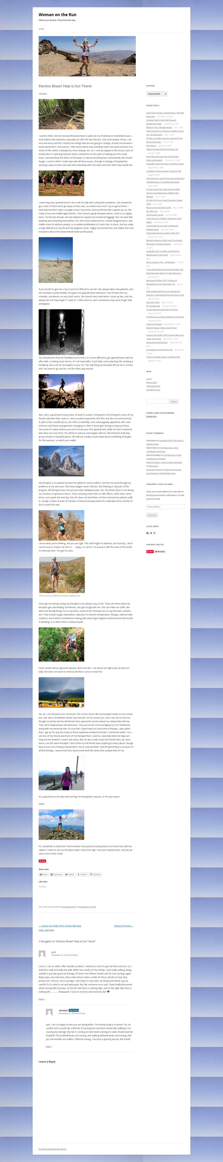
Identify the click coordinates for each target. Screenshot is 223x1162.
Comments (153, 386)
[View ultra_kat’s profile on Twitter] (151, 533)
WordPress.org (153, 389)
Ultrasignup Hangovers (157, 342)
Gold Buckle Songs (155, 214)
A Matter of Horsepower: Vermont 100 (163, 171)
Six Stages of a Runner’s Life (159, 349)
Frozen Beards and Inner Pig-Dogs (162, 309)
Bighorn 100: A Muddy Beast (159, 127)
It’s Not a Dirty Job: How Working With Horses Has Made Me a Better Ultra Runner (163, 193)
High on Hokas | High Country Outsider (164, 462)
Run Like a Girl (152, 302)
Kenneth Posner (153, 469)
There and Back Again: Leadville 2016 (163, 357)
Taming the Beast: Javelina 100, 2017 (162, 233)
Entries (151, 382)
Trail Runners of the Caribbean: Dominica (165, 317)
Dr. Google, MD (153, 306)
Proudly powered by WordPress (52, 1149)
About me (153, 466)
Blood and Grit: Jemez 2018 (158, 207)
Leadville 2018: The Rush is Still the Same (165, 163)
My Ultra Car (152, 211)
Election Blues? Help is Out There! (161, 327)
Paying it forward (123, 925)
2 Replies (43, 93)
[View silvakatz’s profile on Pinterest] (154, 533)
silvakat (63, 1010)
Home (41, 29)
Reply (41, 999)
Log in (149, 378)
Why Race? (151, 145)
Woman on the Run (57, 14)
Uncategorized (68, 906)
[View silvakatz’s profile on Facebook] (147, 533)
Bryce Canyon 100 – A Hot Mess (160, 262)
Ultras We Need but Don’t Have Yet (162, 149)
